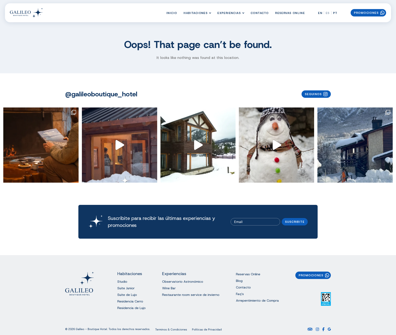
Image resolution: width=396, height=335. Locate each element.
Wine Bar (169, 288)
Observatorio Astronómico (182, 281)
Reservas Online (290, 13)
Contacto (260, 13)
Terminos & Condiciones (171, 329)
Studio (122, 281)
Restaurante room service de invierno (190, 295)
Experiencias (229, 13)
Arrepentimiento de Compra (257, 300)
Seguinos (313, 94)
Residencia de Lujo (131, 308)
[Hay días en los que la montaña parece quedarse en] (198, 145)
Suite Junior (126, 288)
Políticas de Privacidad (207, 329)
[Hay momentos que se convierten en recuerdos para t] (276, 145)
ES (328, 13)
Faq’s (240, 294)
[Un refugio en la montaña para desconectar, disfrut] (41, 145)
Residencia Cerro (130, 301)
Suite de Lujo (127, 295)
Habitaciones (196, 13)
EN (320, 13)
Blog (239, 281)
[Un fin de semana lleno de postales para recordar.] (355, 145)
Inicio (171, 13)
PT (335, 13)
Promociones (366, 13)
